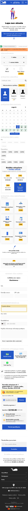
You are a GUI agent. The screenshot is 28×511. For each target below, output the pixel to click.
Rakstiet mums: (16, 2)
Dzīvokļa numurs (5, 292)
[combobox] (3, 324)
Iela (2, 286)
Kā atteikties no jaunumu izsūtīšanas (14, 454)
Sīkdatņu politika (12, 498)
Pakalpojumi (4, 476)
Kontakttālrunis (5, 320)
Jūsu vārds (4, 313)
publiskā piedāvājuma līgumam (15, 371)
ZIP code (16, 292)
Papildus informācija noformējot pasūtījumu (13, 328)
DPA (18, 498)
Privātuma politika (21, 372)
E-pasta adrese (6, 306)
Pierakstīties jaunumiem (8, 440)
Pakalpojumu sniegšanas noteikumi (9, 495)
